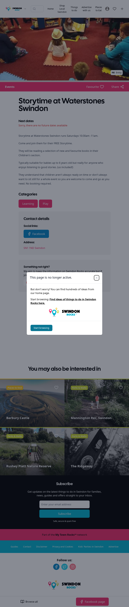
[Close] (96, 277)
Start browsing (41, 327)
